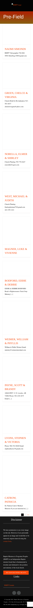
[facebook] (14, 593)
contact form (7, 541)
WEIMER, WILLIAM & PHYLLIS (17, 312)
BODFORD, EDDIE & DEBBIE (17, 264)
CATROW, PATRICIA (17, 470)
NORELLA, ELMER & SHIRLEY (17, 127)
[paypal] (19, 593)
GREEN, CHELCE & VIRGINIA (17, 71)
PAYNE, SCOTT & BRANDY (17, 364)
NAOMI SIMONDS (17, 32)
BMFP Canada (9, 585)
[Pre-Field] (16, 35)
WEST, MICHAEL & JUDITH (17, 177)
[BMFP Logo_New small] (16, 544)
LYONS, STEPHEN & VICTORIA (17, 415)
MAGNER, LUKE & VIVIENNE (17, 226)
